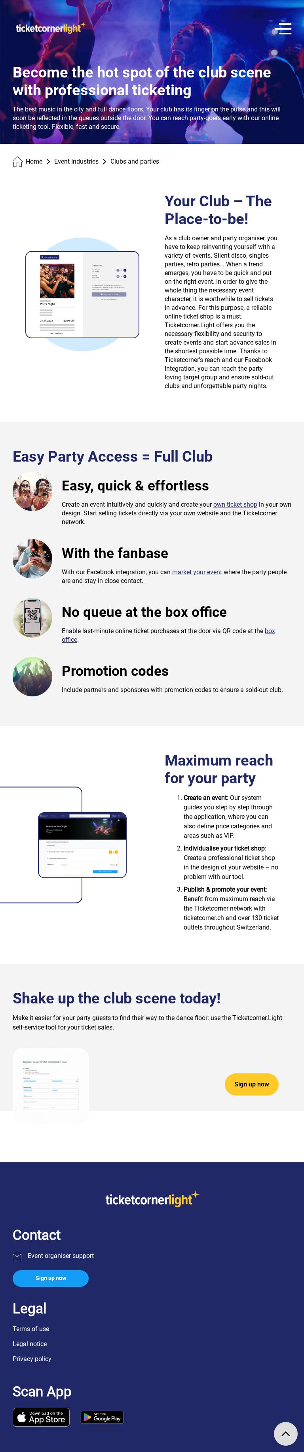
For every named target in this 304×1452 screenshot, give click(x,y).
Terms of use (31, 1329)
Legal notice (30, 1344)
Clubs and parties (134, 161)
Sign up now (251, 1084)
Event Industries (76, 161)
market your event (197, 572)
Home (34, 161)
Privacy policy (32, 1359)
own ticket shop (235, 504)
